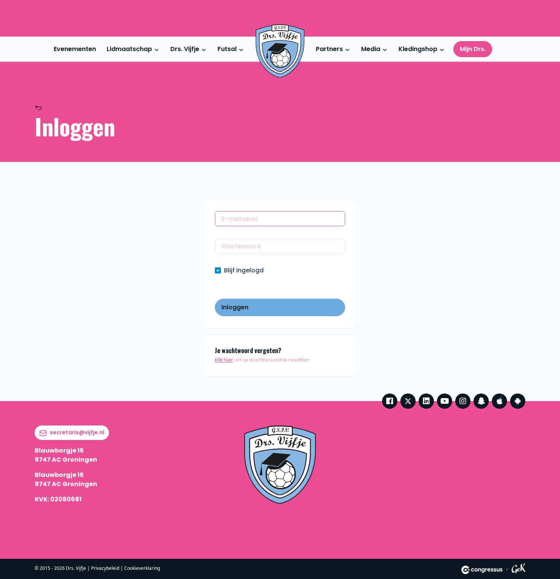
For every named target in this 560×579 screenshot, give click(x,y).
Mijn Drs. (473, 49)
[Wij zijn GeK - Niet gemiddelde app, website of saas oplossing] (518, 569)
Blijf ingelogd (244, 270)
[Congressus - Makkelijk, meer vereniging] (481, 570)
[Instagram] (462, 401)
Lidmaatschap (129, 49)
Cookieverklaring (142, 568)
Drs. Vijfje (184, 49)
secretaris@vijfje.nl (77, 432)
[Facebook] (389, 401)
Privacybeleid (105, 568)
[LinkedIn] (426, 401)
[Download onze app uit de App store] (499, 401)
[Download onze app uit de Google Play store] (517, 401)
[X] (408, 401)
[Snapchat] (481, 401)
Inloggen (234, 307)
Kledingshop (417, 49)
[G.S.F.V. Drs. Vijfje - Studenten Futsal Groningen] (280, 51)
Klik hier (224, 360)
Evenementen (75, 49)
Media (370, 49)
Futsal (227, 49)
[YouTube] (444, 401)
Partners (329, 49)
